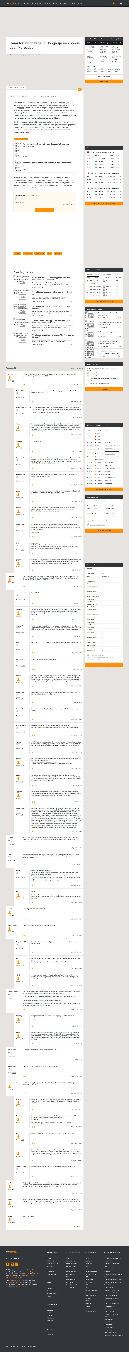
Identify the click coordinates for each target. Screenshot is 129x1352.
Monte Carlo (108, 465)
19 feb (89, 194)
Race (113, 46)
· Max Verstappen (52, 1291)
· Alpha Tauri (88, 1264)
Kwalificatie (103, 56)
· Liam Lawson (70, 1274)
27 (120, 318)
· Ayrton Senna (70, 1261)
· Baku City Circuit (109, 1287)
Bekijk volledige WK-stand (104, 301)
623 (22, 464)
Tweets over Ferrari (95, 659)
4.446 (22, 549)
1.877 (22, 397)
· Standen (49, 1315)
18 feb (89, 191)
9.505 (22, 1173)
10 (120, 337)
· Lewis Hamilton (71, 1271)
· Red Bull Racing (52, 1293)
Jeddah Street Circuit (110, 454)
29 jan (89, 164)
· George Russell (71, 1266)
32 (120, 327)
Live (120, 176)
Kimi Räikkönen (91, 581)
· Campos (87, 1309)
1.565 (22, 632)
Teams (55, 3)
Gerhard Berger (91, 642)
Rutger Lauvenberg (50, 96)
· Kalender (50, 1321)
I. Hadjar (100, 155)
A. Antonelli (90, 50)
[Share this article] (80, 89)
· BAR (86, 1293)
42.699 (22, 202)
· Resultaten (50, 1318)
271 (13, 1089)
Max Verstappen (37, 3)
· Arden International (91, 1271)
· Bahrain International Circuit (113, 1279)
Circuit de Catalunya (97, 152)
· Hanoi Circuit (108, 1324)
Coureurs (47, 3)
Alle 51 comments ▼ (44, 210)
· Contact (49, 1258)
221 (22, 748)
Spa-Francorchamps (110, 477)
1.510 (13, 915)
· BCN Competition (90, 1295)
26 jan (89, 155)
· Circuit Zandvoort (109, 1309)
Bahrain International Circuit (100, 173)
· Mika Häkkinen (70, 1279)
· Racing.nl (50, 1334)
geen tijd (102, 52)
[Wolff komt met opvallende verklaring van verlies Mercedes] (22, 306)
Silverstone (107, 474)
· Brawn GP (88, 1303)
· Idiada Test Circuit (110, 1332)
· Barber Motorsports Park (112, 1290)
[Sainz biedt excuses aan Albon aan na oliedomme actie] (22, 292)
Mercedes (42, 110)
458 (22, 497)
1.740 (13, 1189)
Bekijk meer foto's (104, 76)
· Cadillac (87, 1306)
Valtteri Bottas (54, 118)
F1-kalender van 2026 (16, 1280)
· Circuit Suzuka (109, 1306)
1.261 (22, 981)
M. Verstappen (102, 158)
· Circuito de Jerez (109, 1311)
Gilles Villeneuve (109, 462)
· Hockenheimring (109, 1327)
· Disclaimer (50, 1271)
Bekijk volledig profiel (104, 530)
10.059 (23, 877)
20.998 (23, 732)
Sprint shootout (90, 57)
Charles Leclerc (97, 295)
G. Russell (103, 51)
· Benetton (88, 1298)
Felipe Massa (90, 589)
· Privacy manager (52, 1274)
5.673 (14, 1073)
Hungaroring (108, 480)
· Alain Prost (69, 1258)
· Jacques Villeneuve (72, 1269)
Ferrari (21, 108)
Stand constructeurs (110, 274)
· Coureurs (50, 1310)
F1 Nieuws (17, 253)
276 (13, 998)
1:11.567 (89, 62)
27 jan (89, 158)
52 (21, 430)
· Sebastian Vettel (71, 1285)
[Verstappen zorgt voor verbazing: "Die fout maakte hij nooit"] (22, 335)
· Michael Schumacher (72, 1277)
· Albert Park (107, 1261)
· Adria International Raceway (113, 1258)
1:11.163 (102, 61)
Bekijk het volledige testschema (104, 203)
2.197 (13, 844)
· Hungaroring (108, 1330)
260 (13, 860)
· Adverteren (50, 1266)
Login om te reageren (77, 368)
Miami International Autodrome (112, 457)
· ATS (86, 1285)
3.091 (22, 1106)
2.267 (14, 1056)
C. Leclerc (115, 59)
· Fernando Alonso (71, 1264)
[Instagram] (16, 1264)
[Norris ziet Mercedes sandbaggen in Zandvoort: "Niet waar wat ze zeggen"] (22, 278)
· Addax (87, 1258)
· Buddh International (110, 1293)
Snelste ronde (116, 56)
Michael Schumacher (92, 583)
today (13, 3)
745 (13, 932)
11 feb (88, 176)
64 (13, 381)
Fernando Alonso (92, 591)
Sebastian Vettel (92, 604)
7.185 (22, 414)
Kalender (72, 3)
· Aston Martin (89, 1279)
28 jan (89, 161)
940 (22, 948)
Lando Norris (96, 292)
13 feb (89, 182)
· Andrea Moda (89, 1269)
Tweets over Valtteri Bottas (97, 525)
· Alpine (87, 1266)
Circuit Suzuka (108, 448)
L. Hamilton (101, 167)
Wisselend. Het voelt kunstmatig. (99, 376)
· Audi (86, 1287)
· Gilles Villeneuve (109, 1322)
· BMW (87, 1301)
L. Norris (114, 51)
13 (120, 356)
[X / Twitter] (12, 1264)
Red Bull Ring (108, 471)
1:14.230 (114, 61)
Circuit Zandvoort (109, 483)
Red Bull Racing (19, 1277)
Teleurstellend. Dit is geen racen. (99, 383)
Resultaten (63, 3)
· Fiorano (106, 1317)
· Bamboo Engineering (91, 1290)
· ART (86, 1277)
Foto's (80, 3)
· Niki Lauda (69, 1282)
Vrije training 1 (91, 46)
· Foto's (49, 1296)
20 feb (89, 197)
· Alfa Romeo (88, 1261)
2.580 (22, 481)
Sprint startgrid (104, 47)
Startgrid (115, 48)
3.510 (22, 514)
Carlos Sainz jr (91, 650)
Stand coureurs (93, 274)
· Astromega (88, 1282)
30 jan (89, 167)
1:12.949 (89, 51)
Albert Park (107, 442)
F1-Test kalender (21, 1286)
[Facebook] (7, 1264)
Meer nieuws (104, 81)
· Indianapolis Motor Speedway (113, 1335)
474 (22, 649)
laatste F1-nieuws (32, 1270)
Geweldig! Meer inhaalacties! (98, 373)
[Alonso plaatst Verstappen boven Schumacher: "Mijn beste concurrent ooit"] (22, 321)
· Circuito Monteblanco (111, 1314)
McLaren (108, 292)
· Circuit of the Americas (111, 1303)
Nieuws (26, 3)
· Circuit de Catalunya (110, 1295)
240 (22, 715)
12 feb (89, 179)
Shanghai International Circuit (112, 445)
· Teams (49, 1313)
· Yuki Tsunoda (70, 1287)
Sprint (101, 46)
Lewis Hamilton (19, 102)
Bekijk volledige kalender (104, 489)
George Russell (97, 286)
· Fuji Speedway (108, 1319)
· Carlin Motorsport (90, 1311)
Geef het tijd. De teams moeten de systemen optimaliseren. (101, 379)
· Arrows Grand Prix (90, 1274)
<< (16, 87)
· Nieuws (49, 1288)
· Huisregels (50, 1269)
